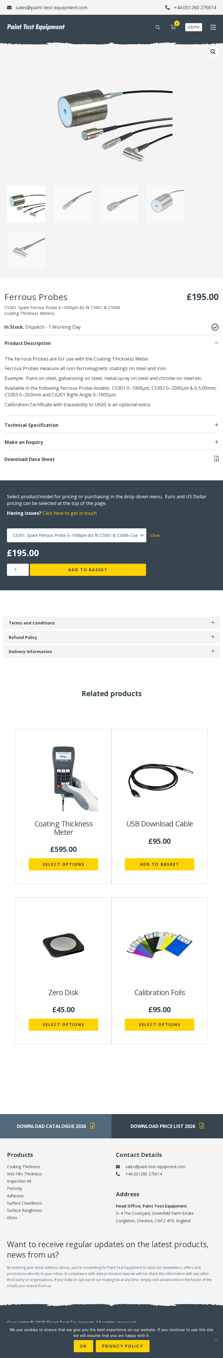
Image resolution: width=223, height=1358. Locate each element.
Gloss (12, 1217)
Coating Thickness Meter (121, 359)
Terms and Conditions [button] (32, 623)
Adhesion (15, 1196)
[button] (213, 52)
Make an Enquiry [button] (24, 442)
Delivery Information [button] (30, 651)
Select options (63, 864)
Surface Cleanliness (24, 1203)
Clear (155, 535)
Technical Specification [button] (31, 425)
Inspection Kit (19, 1181)
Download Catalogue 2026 (51, 1126)
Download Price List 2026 (163, 1126)
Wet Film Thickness (24, 1174)
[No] (216, 1340)
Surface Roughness (24, 1210)
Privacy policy (122, 1346)
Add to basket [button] (159, 864)
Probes (31, 368)
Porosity (14, 1188)
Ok (83, 1346)
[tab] (111, 343)
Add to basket (88, 569)
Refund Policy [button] (23, 637)
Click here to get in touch (69, 513)
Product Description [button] (28, 343)
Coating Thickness (23, 1166)
